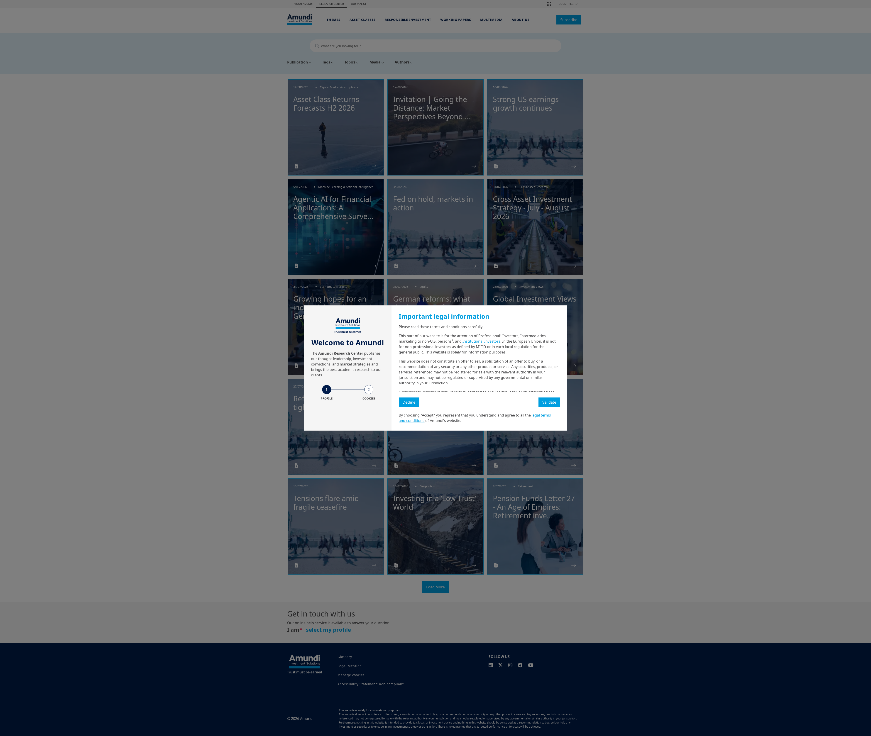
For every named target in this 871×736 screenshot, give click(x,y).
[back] (858, 390)
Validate (549, 402)
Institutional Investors (481, 341)
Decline (409, 402)
